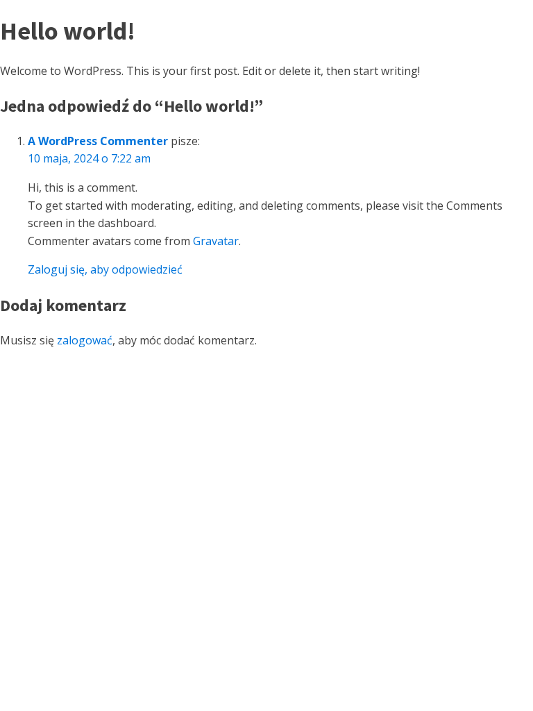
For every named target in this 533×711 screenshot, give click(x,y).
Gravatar (216, 241)
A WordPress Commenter (98, 141)
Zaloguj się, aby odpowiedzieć (105, 269)
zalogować (84, 340)
